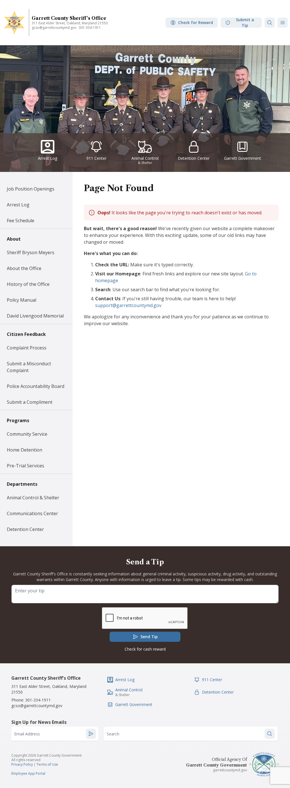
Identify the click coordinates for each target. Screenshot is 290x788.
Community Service (27, 434)
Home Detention (24, 450)
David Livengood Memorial (35, 316)
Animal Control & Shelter (33, 498)
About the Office (24, 268)
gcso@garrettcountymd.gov (54, 27)
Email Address (27, 734)
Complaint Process (26, 348)
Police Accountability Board (35, 386)
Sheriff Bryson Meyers (30, 252)
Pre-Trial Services (25, 466)
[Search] (270, 23)
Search (113, 734)
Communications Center (32, 513)
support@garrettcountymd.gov (128, 305)
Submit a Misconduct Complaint (29, 367)
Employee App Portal (28, 773)
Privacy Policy (22, 764)
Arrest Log (18, 205)
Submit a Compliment (29, 402)
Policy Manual (21, 300)
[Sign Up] (91, 734)
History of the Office (28, 284)
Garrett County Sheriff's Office (69, 18)
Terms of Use (47, 764)
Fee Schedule (20, 220)
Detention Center (25, 529)
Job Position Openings (30, 189)
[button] (283, 23)
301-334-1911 (90, 27)
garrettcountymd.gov (230, 770)
